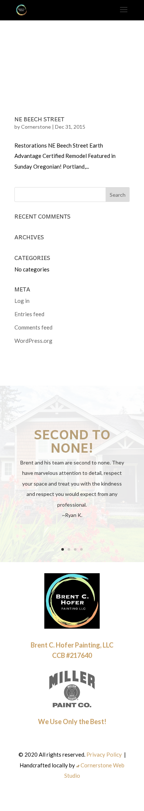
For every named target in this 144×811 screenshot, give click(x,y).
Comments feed (33, 327)
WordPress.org (33, 340)
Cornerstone (36, 127)
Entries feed (29, 314)
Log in (22, 300)
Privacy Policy (104, 754)
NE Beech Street (39, 119)
